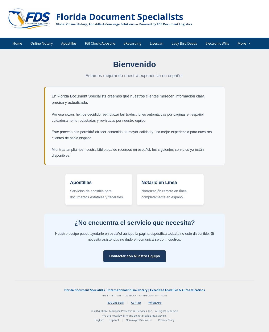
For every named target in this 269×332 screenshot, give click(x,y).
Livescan (156, 43)
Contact (136, 302)
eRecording (132, 43)
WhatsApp (155, 302)
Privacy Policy (166, 320)
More (241, 43)
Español (114, 320)
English (99, 320)
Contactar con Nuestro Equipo (134, 256)
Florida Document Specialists (119, 17)
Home (17, 43)
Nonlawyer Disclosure (139, 320)
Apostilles (68, 43)
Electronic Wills (217, 43)
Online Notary (41, 43)
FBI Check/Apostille (100, 43)
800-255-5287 (115, 302)
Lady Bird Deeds (184, 43)
